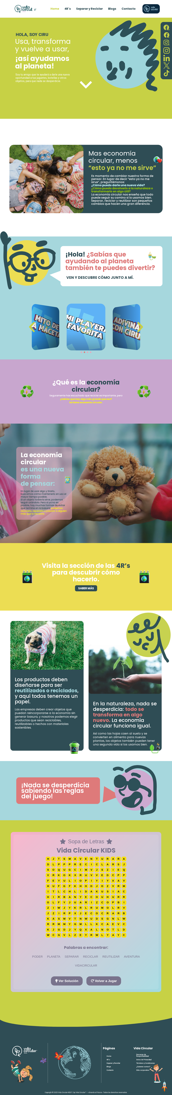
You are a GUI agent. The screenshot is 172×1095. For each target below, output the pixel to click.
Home (55, 9)
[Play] (45, 327)
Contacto (129, 9)
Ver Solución (68, 981)
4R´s (67, 9)
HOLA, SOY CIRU (32, 34)
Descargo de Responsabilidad (142, 1055)
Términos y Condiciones (145, 1063)
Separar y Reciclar (89, 9)
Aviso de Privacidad (143, 1060)
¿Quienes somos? (143, 1067)
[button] (32, 327)
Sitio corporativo (142, 1070)
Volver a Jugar (105, 981)
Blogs (112, 9)
